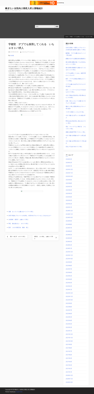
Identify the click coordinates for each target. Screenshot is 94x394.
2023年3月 (69, 282)
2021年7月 (69, 351)
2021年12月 (69, 334)
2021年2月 (69, 368)
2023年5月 (69, 276)
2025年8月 (69, 183)
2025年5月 (69, 193)
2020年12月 (69, 375)
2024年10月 (69, 217)
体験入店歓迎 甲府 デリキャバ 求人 (75, 132)
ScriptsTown (19, 392)
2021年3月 (69, 365)
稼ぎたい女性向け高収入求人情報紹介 (24, 8)
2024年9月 (69, 221)
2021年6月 (69, 355)
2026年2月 (69, 162)
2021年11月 (69, 337)
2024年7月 (69, 228)
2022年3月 (69, 324)
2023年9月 (69, 262)
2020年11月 (69, 379)
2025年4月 (69, 197)
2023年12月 (69, 252)
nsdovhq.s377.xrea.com (28, 52)
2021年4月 (69, 361)
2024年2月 (69, 245)
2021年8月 (69, 348)
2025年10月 (69, 176)
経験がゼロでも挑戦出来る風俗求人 (76, 58)
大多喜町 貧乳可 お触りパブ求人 (18, 219)
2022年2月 (69, 327)
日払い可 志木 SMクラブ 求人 (74, 146)
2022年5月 (69, 317)
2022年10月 (69, 300)
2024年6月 (69, 231)
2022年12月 (69, 293)
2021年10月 (69, 341)
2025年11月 (69, 173)
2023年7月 (69, 269)
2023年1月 (69, 289)
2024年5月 (69, 234)
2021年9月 (69, 344)
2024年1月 (69, 248)
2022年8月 (69, 307)
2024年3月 (69, 241)
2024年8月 (69, 224)
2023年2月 (69, 286)
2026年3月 (69, 159)
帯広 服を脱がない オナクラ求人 (18, 223)
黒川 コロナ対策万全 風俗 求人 (18, 227)
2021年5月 (69, 358)
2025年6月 (69, 190)
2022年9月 (69, 303)
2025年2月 (69, 204)
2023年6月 (69, 272)
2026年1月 (69, 166)
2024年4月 (69, 238)
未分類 (12, 55)
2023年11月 (69, 255)
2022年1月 (69, 331)
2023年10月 (69, 258)
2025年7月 (69, 186)
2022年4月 (69, 320)
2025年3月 (69, 200)
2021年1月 (69, 372)
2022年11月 (69, 296)
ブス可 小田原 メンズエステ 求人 (75, 112)
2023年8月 (69, 265)
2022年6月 (69, 313)
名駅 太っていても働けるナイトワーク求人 (20, 211)
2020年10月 (69, 382)
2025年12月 (69, 169)
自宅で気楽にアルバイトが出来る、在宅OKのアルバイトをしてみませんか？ (29, 215)
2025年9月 (69, 180)
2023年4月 (69, 279)
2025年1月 (69, 207)
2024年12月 (69, 210)
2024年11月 (69, 214)
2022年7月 (69, 310)
